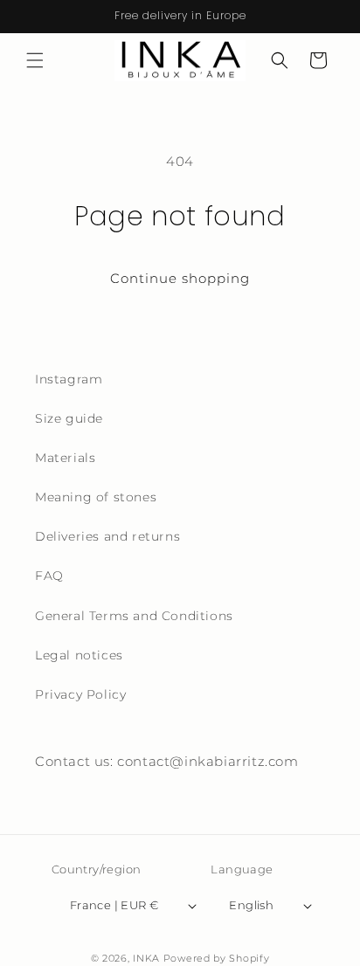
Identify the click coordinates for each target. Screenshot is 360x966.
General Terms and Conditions (134, 616)
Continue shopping (180, 278)
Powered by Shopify (216, 958)
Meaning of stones (95, 497)
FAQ (49, 575)
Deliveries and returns (107, 536)
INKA (146, 958)
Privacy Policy (80, 694)
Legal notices (79, 655)
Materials (65, 458)
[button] (35, 60)
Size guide (69, 418)
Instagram (68, 379)
